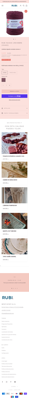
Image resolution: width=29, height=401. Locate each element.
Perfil (3, 347)
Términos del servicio (7, 366)
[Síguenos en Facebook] (2, 382)
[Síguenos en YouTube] (15, 382)
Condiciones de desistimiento (9, 374)
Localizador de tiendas (7, 332)
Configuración (5, 353)
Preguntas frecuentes (7, 324)
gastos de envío (16, 55)
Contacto (4, 329)
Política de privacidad (7, 363)
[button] (14, 1)
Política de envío (6, 371)
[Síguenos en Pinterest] (11, 382)
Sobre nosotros (5, 321)
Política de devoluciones (8, 369)
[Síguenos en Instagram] (6, 382)
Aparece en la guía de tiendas (9, 334)
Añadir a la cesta (14, 91)
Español (13, 386)
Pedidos (4, 350)
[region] (14, 281)
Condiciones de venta (7, 339)
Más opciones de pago (14, 99)
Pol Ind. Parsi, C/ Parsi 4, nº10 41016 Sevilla (12, 307)
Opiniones (4, 326)
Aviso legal (4, 361)
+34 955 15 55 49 (6, 310)
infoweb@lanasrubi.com (8, 313)
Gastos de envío (6, 337)
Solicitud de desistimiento (8, 377)
